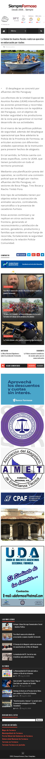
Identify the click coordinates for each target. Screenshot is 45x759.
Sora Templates (30, 756)
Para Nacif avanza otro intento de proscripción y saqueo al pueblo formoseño (22, 291)
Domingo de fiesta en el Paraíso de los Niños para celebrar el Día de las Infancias (27, 692)
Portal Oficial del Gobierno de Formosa (17, 736)
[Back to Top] (23, 753)
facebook (31, 366)
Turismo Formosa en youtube (13, 744)
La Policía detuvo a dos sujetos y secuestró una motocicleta (22, 340)
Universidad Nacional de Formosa (15, 739)
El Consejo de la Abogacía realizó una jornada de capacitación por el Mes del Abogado (27, 645)
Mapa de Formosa (9, 730)
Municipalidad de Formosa (12, 733)
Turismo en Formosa (10, 742)
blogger (40, 366)
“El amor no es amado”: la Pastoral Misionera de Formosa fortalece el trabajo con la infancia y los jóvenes (21, 315)
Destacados (10, 47)
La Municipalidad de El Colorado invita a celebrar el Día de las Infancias (25, 672)
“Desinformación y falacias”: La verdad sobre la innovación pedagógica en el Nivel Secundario (27, 703)
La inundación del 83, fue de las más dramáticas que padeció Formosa (24, 655)
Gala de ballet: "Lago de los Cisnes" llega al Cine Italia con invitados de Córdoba (26, 682)
